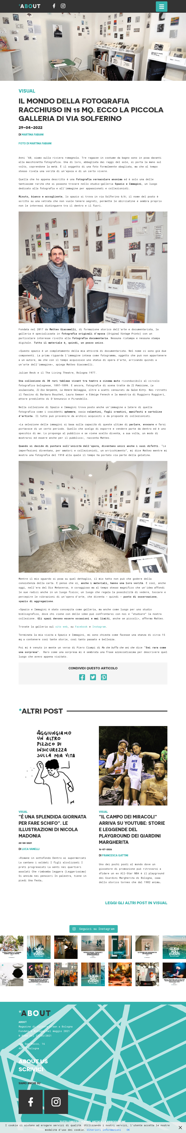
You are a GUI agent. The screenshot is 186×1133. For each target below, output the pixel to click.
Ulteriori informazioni (104, 1129)
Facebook (82, 626)
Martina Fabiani (33, 134)
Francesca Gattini (115, 855)
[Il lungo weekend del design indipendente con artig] (11, 947)
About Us (33, 1061)
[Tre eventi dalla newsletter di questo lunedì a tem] (93, 974)
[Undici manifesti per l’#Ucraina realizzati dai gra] (11, 974)
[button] (161, 6)
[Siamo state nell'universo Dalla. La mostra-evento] (120, 974)
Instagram (99, 626)
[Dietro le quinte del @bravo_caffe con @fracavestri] (66, 947)
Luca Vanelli (30, 848)
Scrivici (31, 1069)
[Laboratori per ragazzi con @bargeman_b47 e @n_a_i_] (174, 974)
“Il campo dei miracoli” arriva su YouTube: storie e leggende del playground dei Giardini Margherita (132, 829)
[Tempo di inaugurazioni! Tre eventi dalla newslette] (38, 947)
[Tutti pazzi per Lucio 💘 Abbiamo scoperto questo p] (147, 974)
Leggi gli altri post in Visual (136, 902)
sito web (61, 626)
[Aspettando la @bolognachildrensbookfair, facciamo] (174, 947)
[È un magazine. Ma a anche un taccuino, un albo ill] (147, 947)
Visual (27, 91)
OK (128, 1129)
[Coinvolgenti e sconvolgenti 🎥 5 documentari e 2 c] (93, 947)
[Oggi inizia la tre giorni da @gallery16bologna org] (38, 974)
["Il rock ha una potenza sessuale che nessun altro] (120, 947)
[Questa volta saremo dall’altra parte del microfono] (66, 974)
